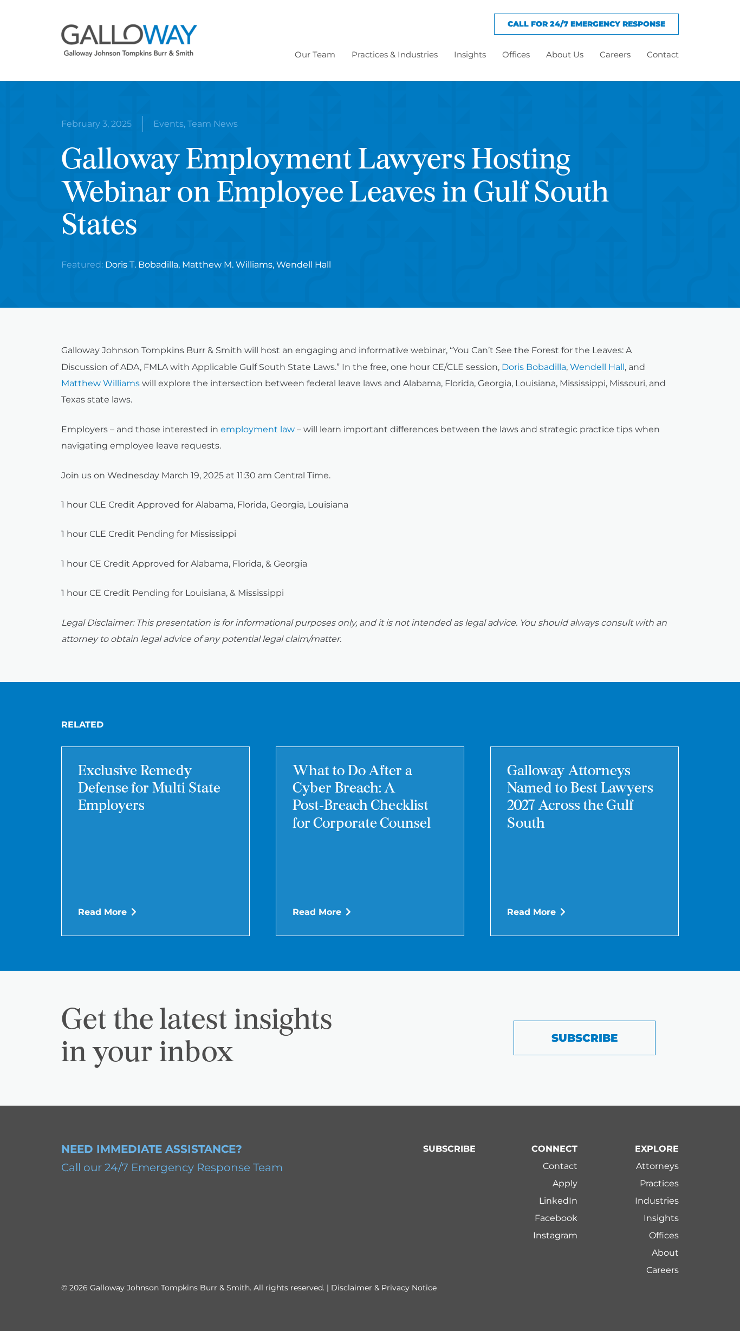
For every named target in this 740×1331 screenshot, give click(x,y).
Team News (212, 124)
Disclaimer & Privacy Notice (384, 1288)
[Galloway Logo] (129, 40)
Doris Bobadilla (534, 367)
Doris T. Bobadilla (141, 264)
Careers (662, 1270)
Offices (664, 1235)
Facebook (556, 1218)
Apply (565, 1183)
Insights (661, 1218)
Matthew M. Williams (227, 264)
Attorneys (657, 1166)
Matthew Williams (100, 383)
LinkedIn (558, 1201)
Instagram (555, 1235)
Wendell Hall (303, 264)
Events (168, 124)
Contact (560, 1166)
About (665, 1253)
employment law (257, 429)
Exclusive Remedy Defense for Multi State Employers (149, 789)
